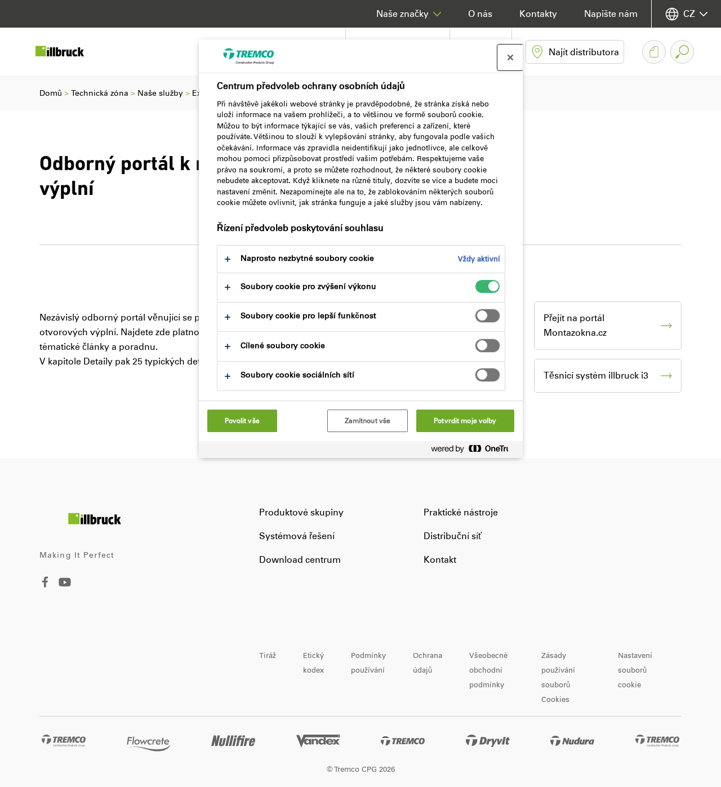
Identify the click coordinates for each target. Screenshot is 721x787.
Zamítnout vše (368, 421)
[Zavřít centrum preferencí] (510, 57)
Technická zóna (99, 93)
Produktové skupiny (301, 512)
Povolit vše (242, 421)
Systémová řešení (297, 536)
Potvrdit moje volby (465, 421)
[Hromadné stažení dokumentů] (654, 52)
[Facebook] (45, 584)
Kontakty (538, 13)
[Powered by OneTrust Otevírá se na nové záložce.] (474, 451)
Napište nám (611, 13)
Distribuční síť (453, 536)
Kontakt (440, 559)
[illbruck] (67, 51)
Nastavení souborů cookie (635, 670)
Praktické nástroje (461, 512)
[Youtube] (65, 590)
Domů (50, 93)
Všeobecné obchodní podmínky (488, 670)
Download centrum (300, 559)
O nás (480, 13)
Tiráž (267, 655)
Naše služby (160, 93)
